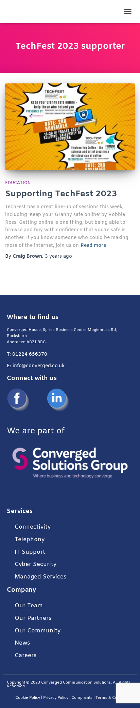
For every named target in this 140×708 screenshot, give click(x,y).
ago (58, 256)
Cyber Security (35, 564)
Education (18, 183)
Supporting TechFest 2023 (61, 194)
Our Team (29, 606)
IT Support (30, 552)
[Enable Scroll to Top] (126, 694)
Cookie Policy (27, 698)
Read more (93, 245)
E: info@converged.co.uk (36, 366)
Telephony (30, 540)
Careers (25, 656)
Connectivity (33, 527)
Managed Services (40, 577)
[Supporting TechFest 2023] (70, 126)
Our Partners (33, 618)
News (22, 643)
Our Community (37, 631)
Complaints (81, 698)
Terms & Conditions (114, 698)
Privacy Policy (55, 698)
